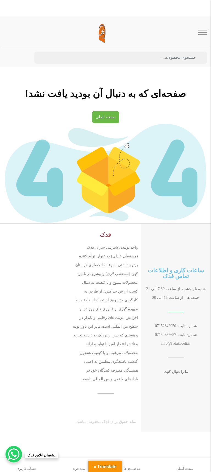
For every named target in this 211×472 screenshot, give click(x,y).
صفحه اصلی (106, 117)
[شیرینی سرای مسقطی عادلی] (101, 32)
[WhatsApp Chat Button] (13, 454)
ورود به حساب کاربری (23, 58)
